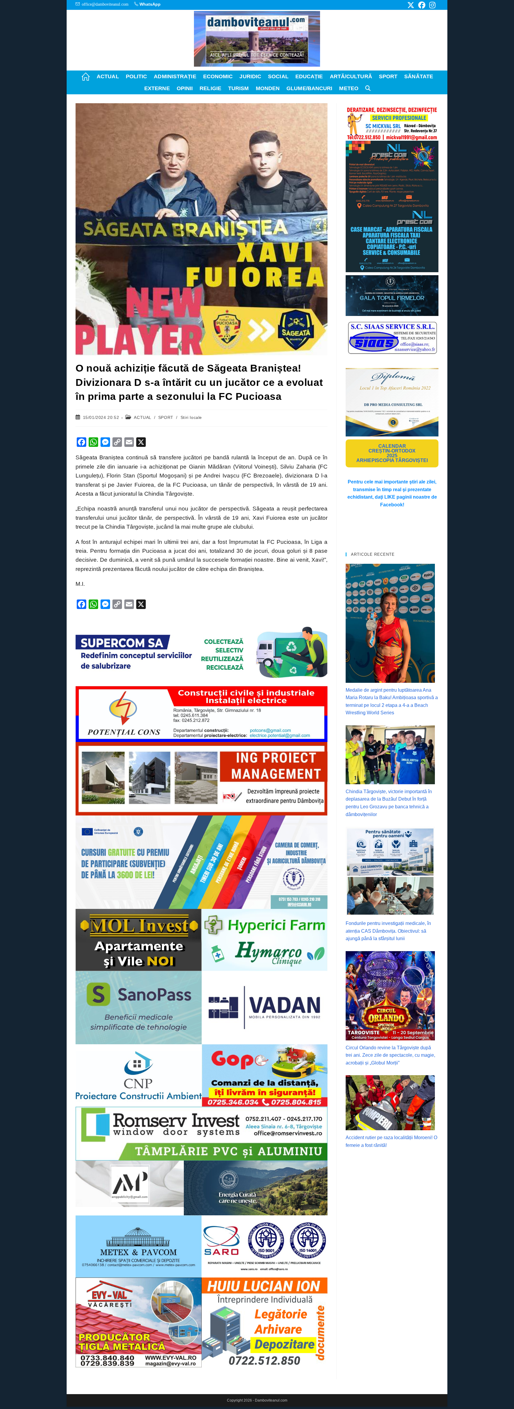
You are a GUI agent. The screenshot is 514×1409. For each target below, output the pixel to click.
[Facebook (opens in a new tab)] (421, 5)
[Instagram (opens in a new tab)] (431, 5)
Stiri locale (191, 417)
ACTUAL (142, 417)
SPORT (165, 417)
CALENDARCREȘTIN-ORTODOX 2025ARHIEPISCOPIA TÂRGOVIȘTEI (392, 453)
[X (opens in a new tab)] (410, 5)
